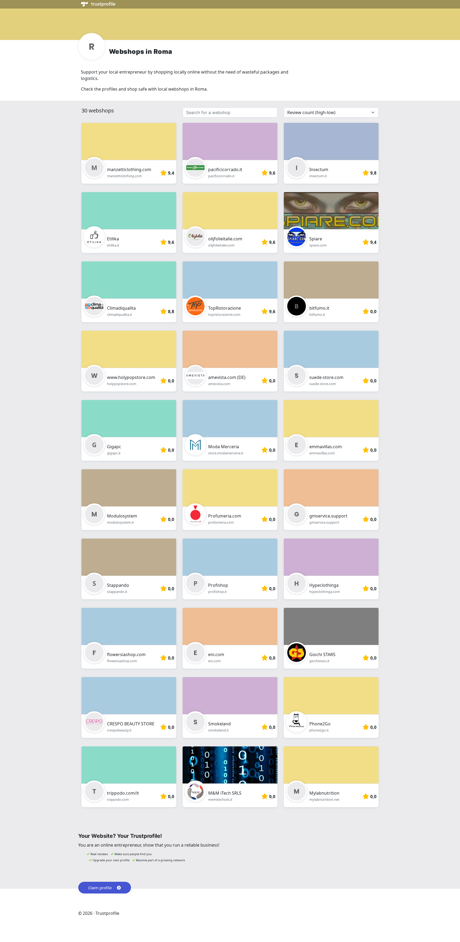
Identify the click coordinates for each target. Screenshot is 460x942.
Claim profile (100, 887)
